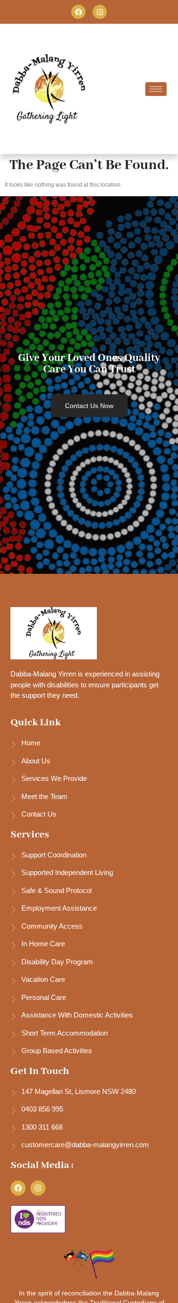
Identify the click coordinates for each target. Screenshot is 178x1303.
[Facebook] (78, 12)
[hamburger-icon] (156, 89)
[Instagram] (100, 12)
